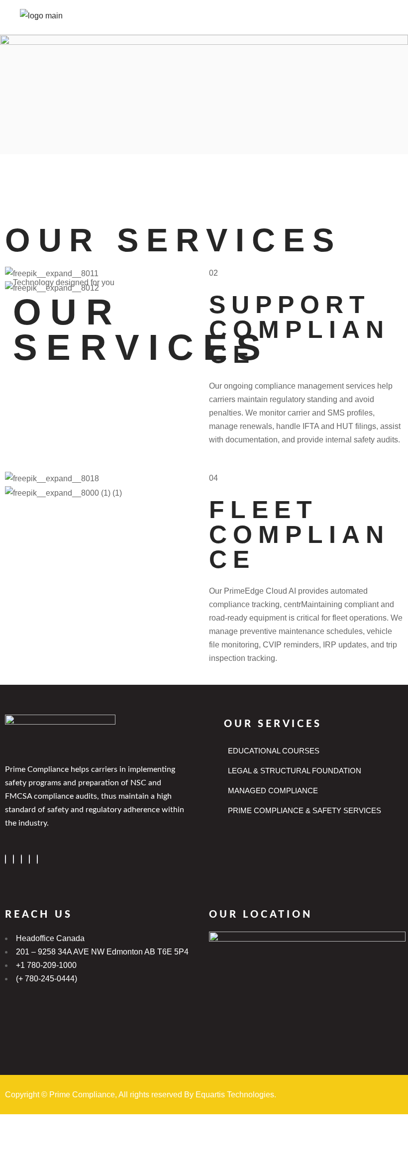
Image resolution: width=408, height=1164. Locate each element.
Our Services (273, 724)
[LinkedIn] (21, 859)
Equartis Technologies (235, 1094)
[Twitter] (13, 859)
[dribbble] (29, 859)
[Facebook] (5, 859)
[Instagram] (37, 859)
